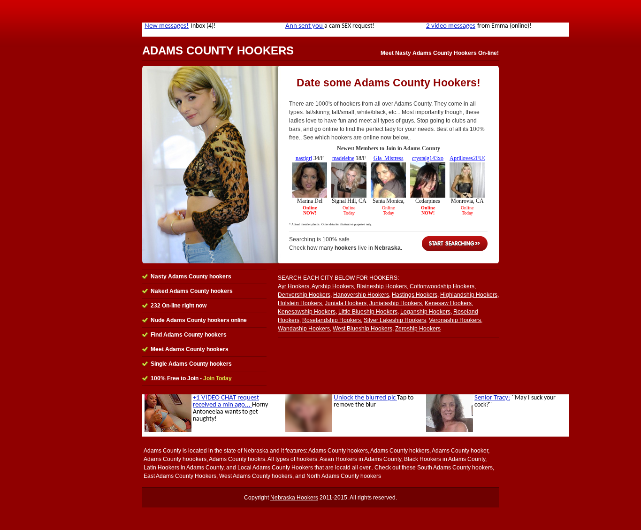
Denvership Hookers (304, 295)
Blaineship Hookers (382, 286)
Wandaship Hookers (304, 328)
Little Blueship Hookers (367, 311)
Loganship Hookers (425, 311)
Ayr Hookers (293, 286)
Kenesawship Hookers (307, 311)
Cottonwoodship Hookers (442, 286)
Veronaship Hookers (455, 320)
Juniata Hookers (345, 303)
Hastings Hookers (414, 295)
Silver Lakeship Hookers (395, 320)
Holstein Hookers (300, 303)
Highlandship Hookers (468, 295)
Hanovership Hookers (361, 295)
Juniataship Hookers (395, 303)
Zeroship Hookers (418, 328)
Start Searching (455, 243)
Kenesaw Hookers (448, 303)
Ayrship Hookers (333, 286)
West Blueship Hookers (362, 328)
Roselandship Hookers (331, 320)
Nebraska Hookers (294, 497)
